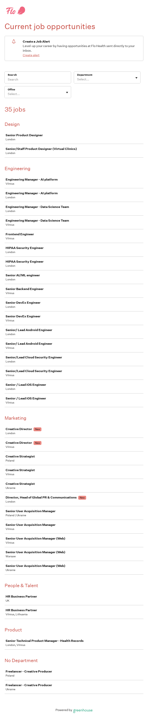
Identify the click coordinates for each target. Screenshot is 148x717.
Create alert (31, 55)
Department (84, 74)
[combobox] (77, 79)
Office (11, 89)
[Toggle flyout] (136, 78)
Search (12, 74)
